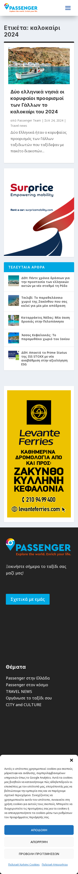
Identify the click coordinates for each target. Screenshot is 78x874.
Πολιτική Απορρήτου (55, 864)
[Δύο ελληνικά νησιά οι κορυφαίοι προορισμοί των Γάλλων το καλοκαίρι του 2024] (39, 65)
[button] (71, 760)
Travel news (18, 126)
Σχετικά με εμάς (28, 599)
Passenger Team (29, 120)
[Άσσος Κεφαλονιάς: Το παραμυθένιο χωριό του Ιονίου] (13, 338)
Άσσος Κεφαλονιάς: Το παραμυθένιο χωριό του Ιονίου (45, 337)
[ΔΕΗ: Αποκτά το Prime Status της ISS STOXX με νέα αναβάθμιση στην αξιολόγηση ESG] (13, 355)
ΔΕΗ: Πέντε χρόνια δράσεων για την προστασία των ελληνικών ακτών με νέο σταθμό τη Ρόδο (45, 282)
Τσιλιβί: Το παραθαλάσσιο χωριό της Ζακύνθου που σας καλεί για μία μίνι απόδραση (44, 301)
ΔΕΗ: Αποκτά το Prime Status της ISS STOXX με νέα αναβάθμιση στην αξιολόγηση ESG (44, 358)
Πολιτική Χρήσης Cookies (24, 864)
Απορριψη (39, 842)
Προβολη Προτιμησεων (39, 854)
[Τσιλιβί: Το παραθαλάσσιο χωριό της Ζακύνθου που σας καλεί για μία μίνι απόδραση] (13, 300)
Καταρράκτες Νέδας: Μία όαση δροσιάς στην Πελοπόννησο (45, 319)
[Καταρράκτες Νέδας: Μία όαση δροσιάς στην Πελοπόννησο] (13, 320)
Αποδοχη (39, 830)
